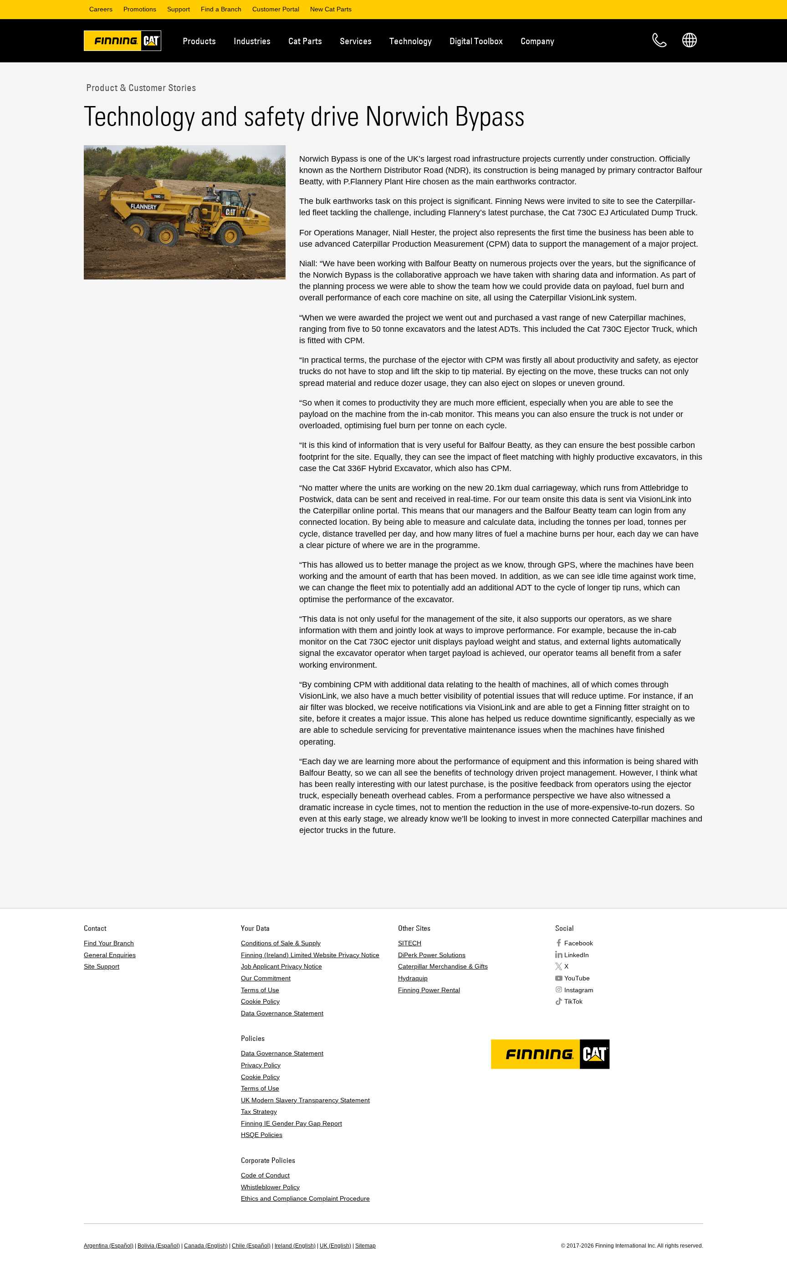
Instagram (578, 990)
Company (537, 40)
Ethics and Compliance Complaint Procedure (305, 1198)
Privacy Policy (261, 1065)
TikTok (573, 1001)
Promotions (139, 9)
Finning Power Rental (429, 990)
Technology (410, 40)
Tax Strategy (259, 1111)
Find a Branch (221, 9)
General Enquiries (110, 955)
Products (199, 40)
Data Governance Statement (282, 1013)
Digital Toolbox (476, 40)
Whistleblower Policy (270, 1187)
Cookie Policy (260, 1001)
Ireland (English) (295, 1246)
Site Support (101, 966)
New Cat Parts (331, 9)
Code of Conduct (265, 1175)
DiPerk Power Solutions (431, 955)
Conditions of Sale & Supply (281, 943)
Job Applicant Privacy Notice (281, 966)
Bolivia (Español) (159, 1246)
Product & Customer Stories (140, 87)
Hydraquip (413, 978)
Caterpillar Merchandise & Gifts (443, 966)
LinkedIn (576, 955)
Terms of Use (260, 990)
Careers (100, 9)
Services (356, 40)
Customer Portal (275, 9)
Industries (252, 40)
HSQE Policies (261, 1134)
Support (178, 9)
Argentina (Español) (108, 1246)
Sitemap (365, 1246)
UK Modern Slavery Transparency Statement (305, 1100)
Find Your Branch (109, 943)
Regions (689, 40)
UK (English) (335, 1246)
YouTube (577, 978)
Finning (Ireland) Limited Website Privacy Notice (310, 955)
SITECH (409, 943)
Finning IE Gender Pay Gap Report (291, 1123)
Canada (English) (206, 1246)
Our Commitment (266, 978)
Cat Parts (305, 40)
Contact (659, 40)
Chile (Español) (251, 1246)
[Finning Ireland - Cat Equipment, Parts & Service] (122, 42)
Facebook (578, 943)
